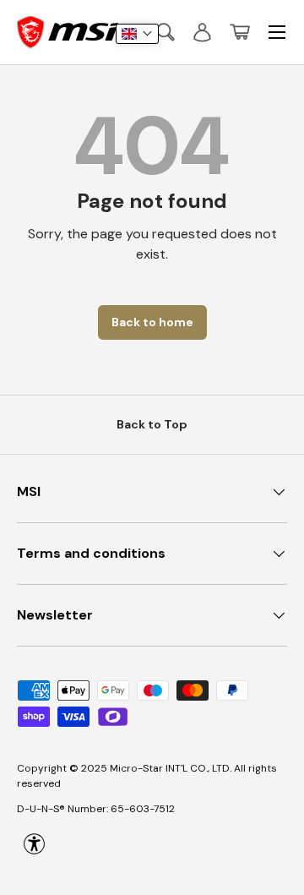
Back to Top (152, 424)
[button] (239, 32)
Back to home (152, 322)
